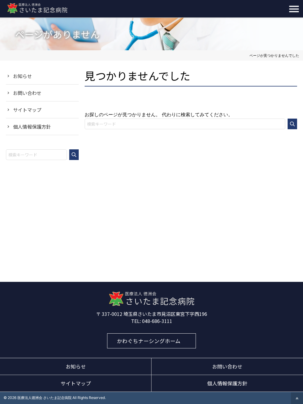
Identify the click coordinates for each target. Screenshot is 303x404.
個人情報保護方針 (32, 126)
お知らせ (22, 76)
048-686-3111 (157, 320)
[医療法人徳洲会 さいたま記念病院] (151, 304)
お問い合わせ (27, 92)
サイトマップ (27, 109)
